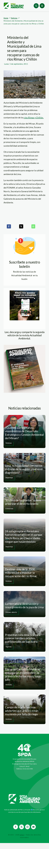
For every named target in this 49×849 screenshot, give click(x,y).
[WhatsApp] (33, 226)
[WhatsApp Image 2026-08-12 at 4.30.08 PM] (24, 346)
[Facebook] (8, 226)
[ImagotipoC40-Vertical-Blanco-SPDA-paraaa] (24, 744)
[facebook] (15, 826)
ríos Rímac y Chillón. (34, 117)
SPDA (22, 835)
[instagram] (27, 826)
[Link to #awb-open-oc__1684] (42, 5)
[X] (21, 226)
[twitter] (21, 826)
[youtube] (33, 826)
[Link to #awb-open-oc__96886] (36, 5)
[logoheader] (14, 3)
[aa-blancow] (24, 795)
